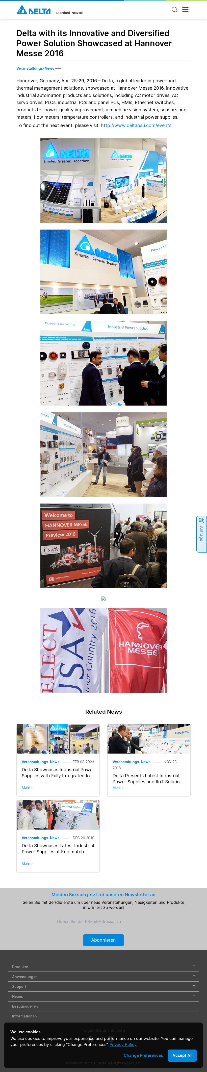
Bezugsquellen (25, 1006)
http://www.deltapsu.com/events (136, 125)
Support (19, 986)
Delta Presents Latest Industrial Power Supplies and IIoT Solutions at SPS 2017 (149, 781)
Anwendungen (25, 977)
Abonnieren (103, 940)
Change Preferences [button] (143, 1055)
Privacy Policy (123, 1044)
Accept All (182, 1055)
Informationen (24, 1016)
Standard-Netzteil (69, 12)
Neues (17, 996)
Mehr (26, 787)
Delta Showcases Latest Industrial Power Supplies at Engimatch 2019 (58, 851)
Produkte (20, 967)
